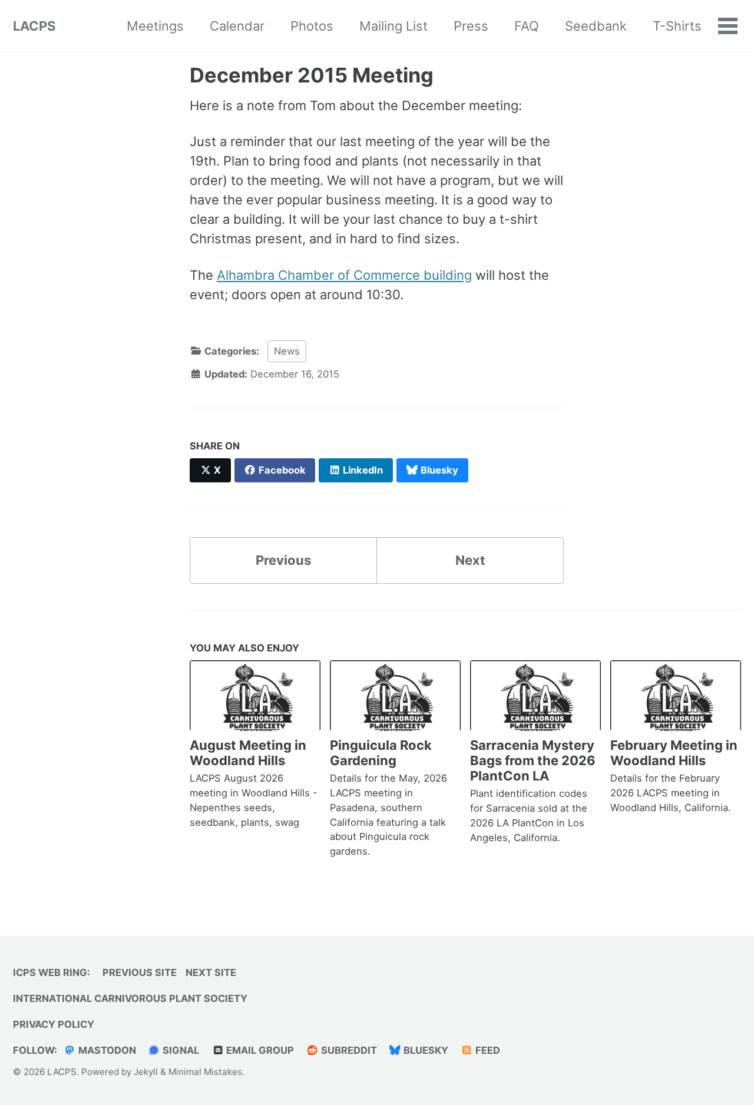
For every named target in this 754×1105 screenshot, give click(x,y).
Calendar (237, 26)
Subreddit (348, 1050)
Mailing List (393, 26)
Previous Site (139, 972)
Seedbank (596, 26)
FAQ (526, 26)
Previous (283, 560)
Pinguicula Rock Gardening (381, 752)
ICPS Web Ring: (51, 972)
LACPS (34, 26)
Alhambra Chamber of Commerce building (344, 275)
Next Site (211, 972)
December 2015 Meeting (312, 75)
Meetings (155, 26)
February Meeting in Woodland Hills (674, 752)
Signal (179, 1050)
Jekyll (146, 1071)
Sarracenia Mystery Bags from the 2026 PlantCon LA (533, 760)
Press (471, 26)
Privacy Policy (53, 1024)
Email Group (259, 1050)
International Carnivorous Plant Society (130, 998)
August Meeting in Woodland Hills (248, 752)
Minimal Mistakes (205, 1071)
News (287, 351)
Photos (311, 26)
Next (470, 560)
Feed (486, 1050)
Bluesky (424, 1050)
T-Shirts (677, 26)
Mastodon (106, 1050)
